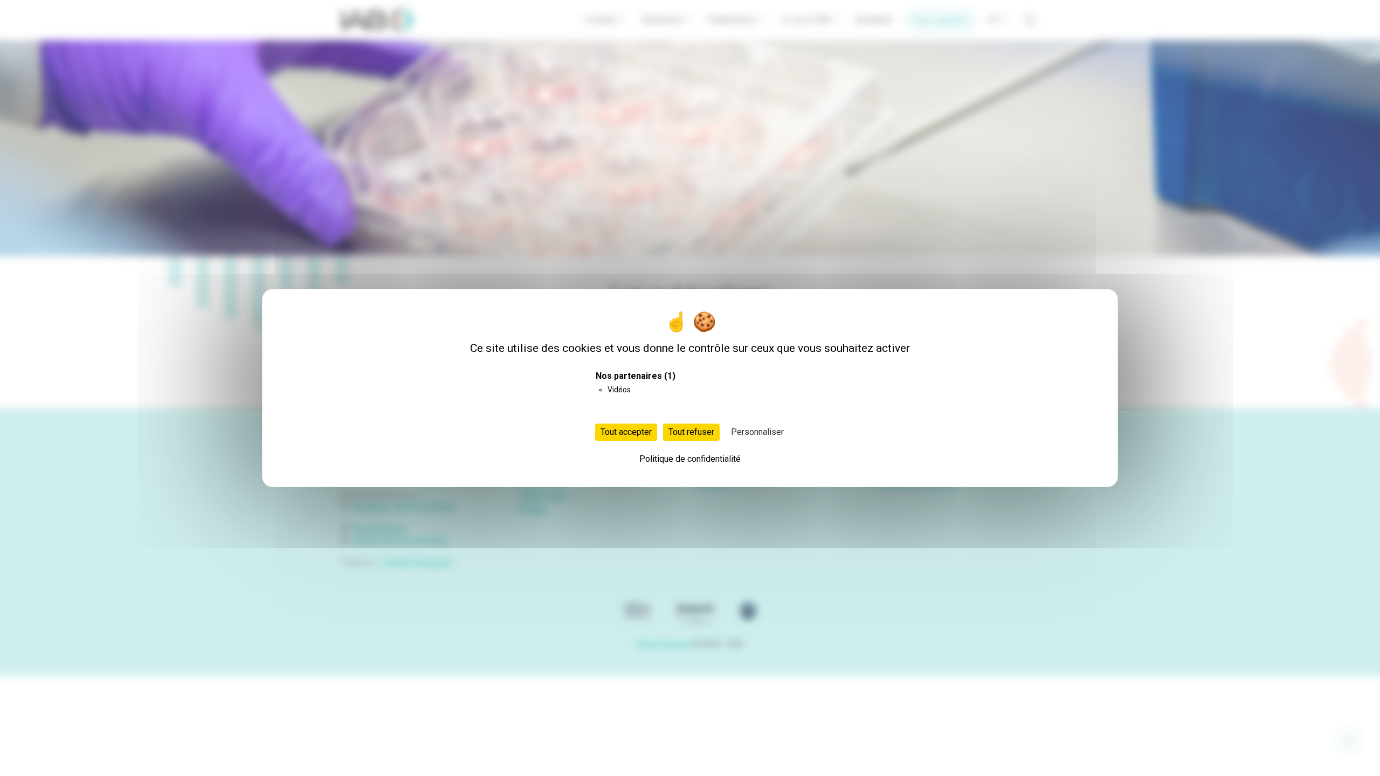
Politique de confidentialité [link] (690, 459)
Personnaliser (757, 432)
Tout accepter (626, 432)
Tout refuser (691, 432)
